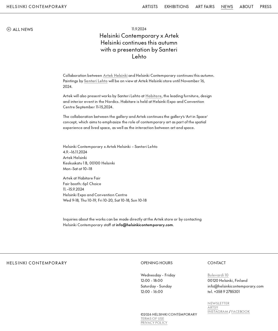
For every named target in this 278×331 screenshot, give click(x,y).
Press (265, 6)
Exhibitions (176, 6)
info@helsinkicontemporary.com (144, 224)
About (246, 6)
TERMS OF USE (152, 318)
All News (23, 29)
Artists (150, 6)
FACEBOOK (240, 311)
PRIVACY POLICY (154, 322)
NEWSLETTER (218, 303)
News (227, 6)
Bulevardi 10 (218, 275)
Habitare (154, 95)
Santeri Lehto (96, 80)
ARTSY (213, 307)
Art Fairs (205, 6)
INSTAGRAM (218, 311)
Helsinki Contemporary (37, 6)
